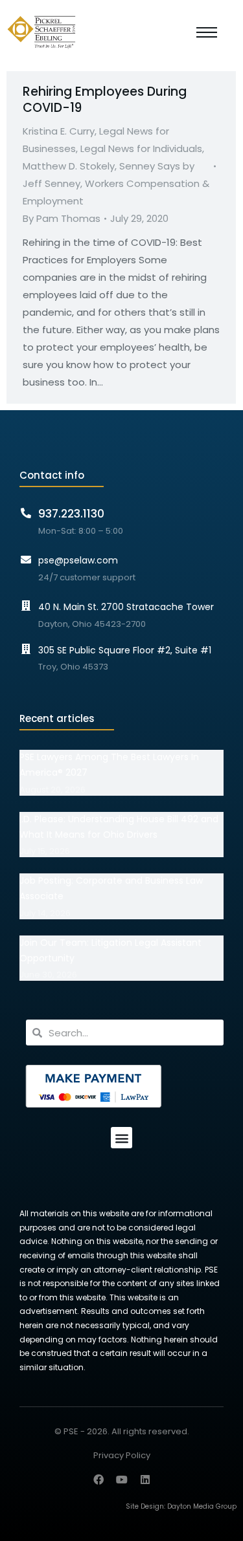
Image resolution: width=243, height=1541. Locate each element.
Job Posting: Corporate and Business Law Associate (111, 888)
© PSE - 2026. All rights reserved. (121, 1431)
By (61, 218)
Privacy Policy (121, 1455)
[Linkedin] (145, 1479)
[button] (121, 1137)
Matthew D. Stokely (69, 166)
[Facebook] (98, 1479)
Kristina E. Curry (59, 131)
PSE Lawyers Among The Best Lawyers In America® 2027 (109, 764)
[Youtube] (122, 1479)
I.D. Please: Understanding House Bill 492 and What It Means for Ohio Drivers (118, 827)
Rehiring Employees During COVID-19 (105, 99)
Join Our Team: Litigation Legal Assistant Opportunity (110, 950)
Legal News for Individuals (141, 148)
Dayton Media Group (202, 1506)
